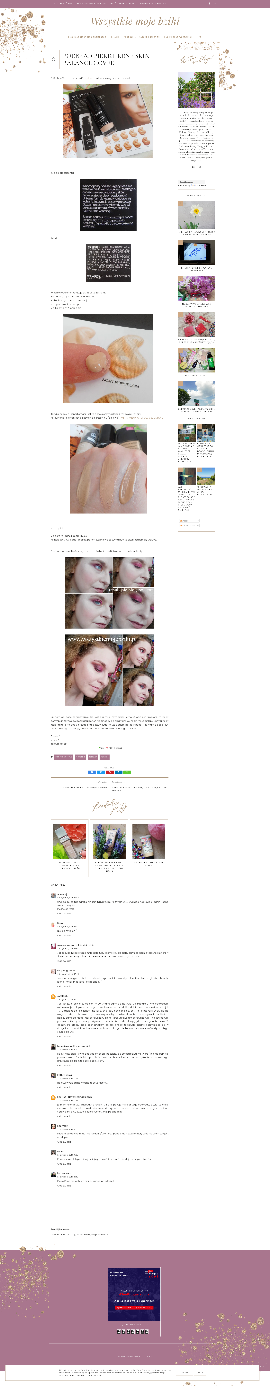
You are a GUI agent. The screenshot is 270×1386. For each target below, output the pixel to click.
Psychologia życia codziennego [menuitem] (87, 37)
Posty (185, 521)
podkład (89, 78)
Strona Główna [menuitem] (63, 3)
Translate (201, 185)
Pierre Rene (80, 757)
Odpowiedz (64, 913)
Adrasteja (62, 894)
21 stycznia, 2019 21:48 (67, 1177)
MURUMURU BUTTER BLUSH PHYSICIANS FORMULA (196, 305)
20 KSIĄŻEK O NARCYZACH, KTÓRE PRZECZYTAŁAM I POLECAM (196, 233)
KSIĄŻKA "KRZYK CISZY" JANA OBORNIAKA (196, 269)
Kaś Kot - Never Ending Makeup (74, 1096)
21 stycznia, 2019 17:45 (67, 1100)
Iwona (60, 1151)
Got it (200, 1373)
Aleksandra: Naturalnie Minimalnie (75, 945)
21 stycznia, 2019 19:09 (67, 1155)
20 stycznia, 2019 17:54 (68, 948)
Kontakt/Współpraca (129, 1356)
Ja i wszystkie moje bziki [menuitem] (91, 3)
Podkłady (93, 757)
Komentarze (188, 525)
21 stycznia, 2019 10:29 (67, 1049)
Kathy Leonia (64, 1075)
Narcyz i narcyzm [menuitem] (149, 37)
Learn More (184, 1373)
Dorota (61, 923)
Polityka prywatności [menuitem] (153, 3)
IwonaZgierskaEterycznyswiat (73, 1046)
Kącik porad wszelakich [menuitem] (178, 37)
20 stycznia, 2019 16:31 (67, 926)
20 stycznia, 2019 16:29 (68, 898)
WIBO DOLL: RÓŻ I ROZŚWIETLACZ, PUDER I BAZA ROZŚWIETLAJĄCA (196, 341)
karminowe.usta (66, 1173)
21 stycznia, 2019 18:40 (67, 1129)
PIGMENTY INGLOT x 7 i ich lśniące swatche (85, 787)
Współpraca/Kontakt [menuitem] (123, 3)
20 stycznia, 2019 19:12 (67, 999)
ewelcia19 (62, 996)
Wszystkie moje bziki (135, 20)
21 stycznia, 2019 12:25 (67, 1078)
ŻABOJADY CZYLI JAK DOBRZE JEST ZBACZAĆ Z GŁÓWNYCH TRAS (196, 410)
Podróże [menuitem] (129, 37)
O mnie (148, 1356)
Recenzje (104, 757)
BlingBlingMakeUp (66, 970)
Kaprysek (62, 1125)
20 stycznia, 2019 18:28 (68, 974)
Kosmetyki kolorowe (63, 757)
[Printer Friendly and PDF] (109, 749)
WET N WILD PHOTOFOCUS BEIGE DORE (142, 417)
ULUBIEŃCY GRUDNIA (196, 375)
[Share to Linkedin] (119, 772)
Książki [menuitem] (115, 37)
